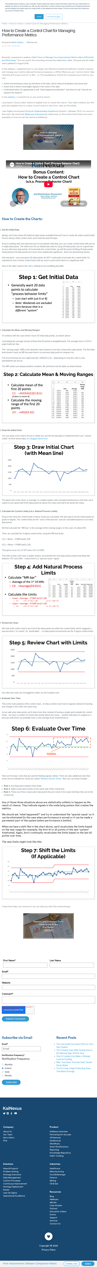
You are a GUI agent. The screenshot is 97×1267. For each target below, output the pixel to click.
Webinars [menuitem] (54, 1199)
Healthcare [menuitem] (55, 1169)
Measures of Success (34, 114)
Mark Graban (17, 42)
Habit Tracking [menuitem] (57, 1156)
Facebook (39, 42)
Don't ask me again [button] (53, 16)
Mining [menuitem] (53, 1181)
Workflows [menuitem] (55, 1144)
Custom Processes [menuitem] (11, 1181)
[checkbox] (21, 1070)
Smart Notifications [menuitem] (59, 1147)
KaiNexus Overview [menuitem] (59, 1132)
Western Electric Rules (51, 779)
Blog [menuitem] (52, 1196)
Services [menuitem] (53, 1221)
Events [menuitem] (53, 1215)
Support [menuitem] (53, 1218)
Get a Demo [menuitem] (8, 1138)
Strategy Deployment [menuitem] (13, 1187)
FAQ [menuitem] (5, 1141)
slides (73, 106)
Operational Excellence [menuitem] (14, 1196)
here (64, 60)
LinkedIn (42, 42)
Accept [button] (39, 16)
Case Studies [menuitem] (56, 1205)
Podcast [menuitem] (53, 1209)
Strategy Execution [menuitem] (12, 1175)
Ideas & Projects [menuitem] (10, 1169)
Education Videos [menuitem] (58, 1212)
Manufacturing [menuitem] (57, 1172)
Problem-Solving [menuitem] (10, 1172)
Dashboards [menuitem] (55, 1141)
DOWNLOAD (71, 1264)
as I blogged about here (37, 439)
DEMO (88, 1264)
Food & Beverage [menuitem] (57, 1175)
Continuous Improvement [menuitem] (15, 1184)
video (30, 266)
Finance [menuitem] (53, 1178)
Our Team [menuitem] (7, 1135)
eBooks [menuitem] (53, 1202)
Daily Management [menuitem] (12, 1178)
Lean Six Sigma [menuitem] (10, 1193)
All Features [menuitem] (55, 1138)
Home (4, 24)
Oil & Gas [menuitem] (54, 1184)
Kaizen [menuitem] (6, 1190)
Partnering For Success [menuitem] (60, 1135)
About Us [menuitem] (7, 1132)
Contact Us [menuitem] (55, 1224)
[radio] (21, 1064)
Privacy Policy (49, 1250)
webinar (11, 97)
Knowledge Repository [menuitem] (60, 1153)
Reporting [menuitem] (54, 1150)
